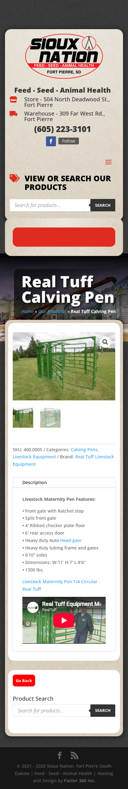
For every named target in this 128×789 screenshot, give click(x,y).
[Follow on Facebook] (51, 141)
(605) (44, 128)
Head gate (70, 540)
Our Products (52, 311)
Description (34, 482)
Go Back (24, 680)
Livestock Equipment (34, 457)
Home (27, 311)
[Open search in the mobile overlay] (62, 205)
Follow (68, 141)
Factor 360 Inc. (79, 780)
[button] (105, 342)
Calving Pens (84, 449)
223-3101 (72, 128)
